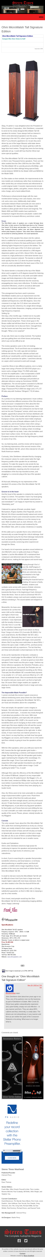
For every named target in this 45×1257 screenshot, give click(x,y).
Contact (22, 1253)
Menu (41, 17)
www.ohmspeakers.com (14, 957)
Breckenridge (11, 993)
